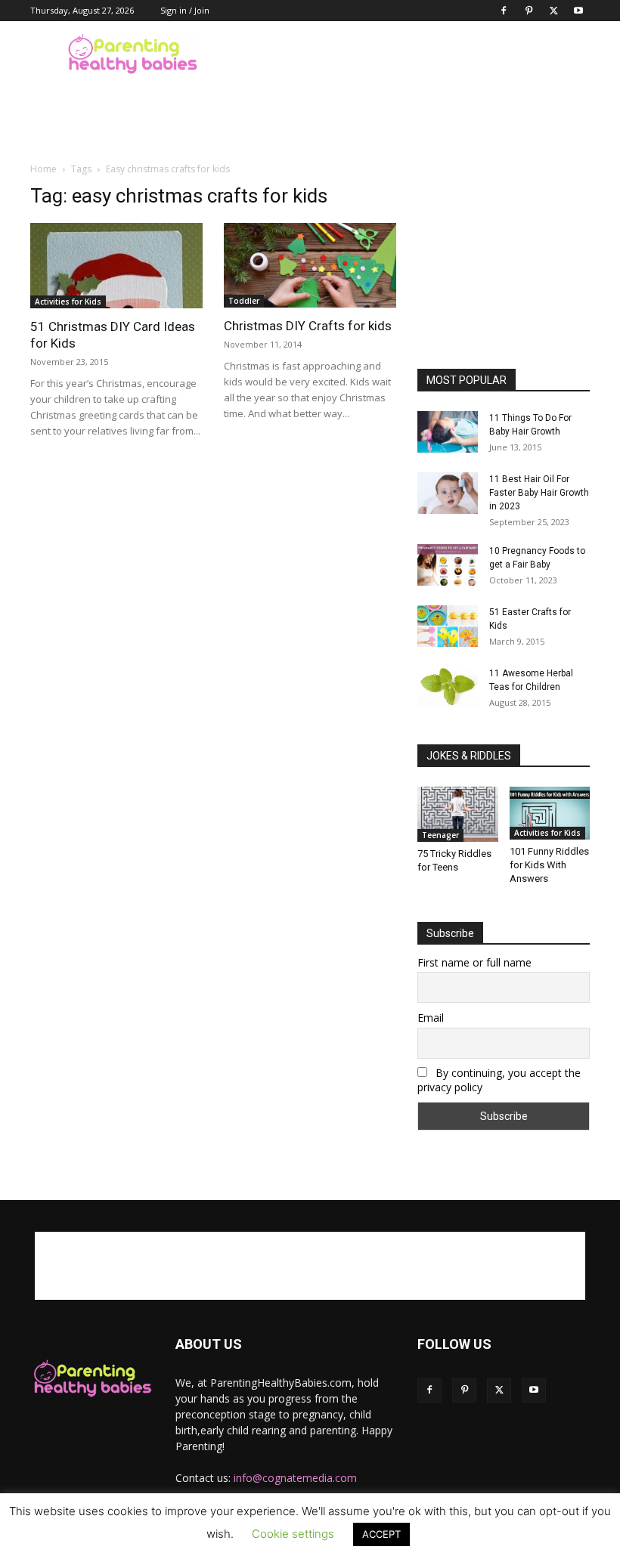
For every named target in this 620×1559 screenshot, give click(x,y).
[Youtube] (578, 10)
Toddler (243, 300)
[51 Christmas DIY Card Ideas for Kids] (116, 265)
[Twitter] (553, 10)
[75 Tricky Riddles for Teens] (457, 814)
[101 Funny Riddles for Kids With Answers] (550, 813)
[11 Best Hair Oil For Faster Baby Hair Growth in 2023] (447, 493)
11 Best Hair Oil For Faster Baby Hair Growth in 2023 (539, 493)
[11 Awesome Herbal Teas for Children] (447, 687)
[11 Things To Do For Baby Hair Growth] (447, 432)
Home (43, 168)
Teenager (440, 835)
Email (430, 1017)
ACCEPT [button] (381, 1534)
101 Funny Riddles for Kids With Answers (549, 865)
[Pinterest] (528, 10)
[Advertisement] (412, 54)
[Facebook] (503, 10)
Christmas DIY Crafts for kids (308, 325)
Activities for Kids (68, 301)
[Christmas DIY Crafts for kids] (310, 265)
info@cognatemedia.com (295, 1478)
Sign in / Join (184, 10)
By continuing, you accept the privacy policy (499, 1080)
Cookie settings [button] (293, 1534)
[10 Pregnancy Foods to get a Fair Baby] (447, 565)
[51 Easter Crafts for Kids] (447, 626)
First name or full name (474, 962)
